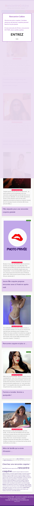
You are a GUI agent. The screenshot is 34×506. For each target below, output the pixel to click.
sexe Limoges (28, 486)
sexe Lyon (4, 487)
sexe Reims (10, 489)
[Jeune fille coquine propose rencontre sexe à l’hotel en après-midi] (17, 241)
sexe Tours (9, 490)
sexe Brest (16, 484)
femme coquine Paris (12, 468)
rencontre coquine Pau (22, 479)
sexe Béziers (21, 484)
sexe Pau (4, 489)
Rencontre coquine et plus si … (15, 343)
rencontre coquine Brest (11, 474)
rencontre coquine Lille (7, 476)
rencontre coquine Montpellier (15, 477)
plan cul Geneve (8, 460)
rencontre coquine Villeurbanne (21, 481)
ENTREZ (17, 34)
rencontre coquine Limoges (19, 476)
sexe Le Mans (16, 485)
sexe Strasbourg (16, 489)
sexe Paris (26, 487)
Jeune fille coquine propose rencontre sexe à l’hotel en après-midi (16, 284)
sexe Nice (14, 487)
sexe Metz (9, 487)
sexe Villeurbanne (16, 490)
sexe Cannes (28, 484)
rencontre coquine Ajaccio (18, 471)
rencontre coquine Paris (11, 479)
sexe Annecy (24, 483)
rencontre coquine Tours (8, 481)
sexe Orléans (20, 487)
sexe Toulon (23, 489)
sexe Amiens (18, 483)
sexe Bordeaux (10, 484)
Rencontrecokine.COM (7, 497)
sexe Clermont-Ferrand (7, 485)
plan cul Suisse (20, 458)
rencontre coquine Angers (16, 473)
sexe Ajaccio (12, 483)
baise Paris (5, 468)
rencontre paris (6, 483)
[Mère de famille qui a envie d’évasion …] (17, 416)
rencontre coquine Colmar (24, 474)
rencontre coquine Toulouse (22, 480)
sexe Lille (22, 486)
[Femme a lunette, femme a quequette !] (17, 362)
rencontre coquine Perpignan (9, 480)
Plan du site (17, 501)
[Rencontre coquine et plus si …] (17, 310)
